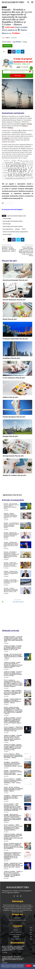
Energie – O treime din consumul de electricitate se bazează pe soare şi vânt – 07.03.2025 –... (11, 581)
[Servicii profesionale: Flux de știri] (17, 270)
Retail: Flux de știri (10, 319)
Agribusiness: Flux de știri (12, 495)
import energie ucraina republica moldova (13, 226)
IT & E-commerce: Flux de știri (14, 378)
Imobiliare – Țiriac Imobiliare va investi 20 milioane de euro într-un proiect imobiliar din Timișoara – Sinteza (13, 692)
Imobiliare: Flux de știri (11, 358)
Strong (25, 42)
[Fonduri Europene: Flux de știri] (17, 407)
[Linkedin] (22, 52)
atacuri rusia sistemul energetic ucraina (16, 215)
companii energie (7, 218)
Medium (19, 42)
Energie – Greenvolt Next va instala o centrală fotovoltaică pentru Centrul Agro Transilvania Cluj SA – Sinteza (11, 525)
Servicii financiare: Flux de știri (14, 300)
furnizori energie (6, 223)
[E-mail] (9, 52)
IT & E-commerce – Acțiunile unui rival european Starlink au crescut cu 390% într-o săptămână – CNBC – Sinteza (13, 780)
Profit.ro (7, 37)
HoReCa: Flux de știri (10, 397)
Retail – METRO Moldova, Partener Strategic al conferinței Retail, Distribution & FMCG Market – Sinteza (13, 789)
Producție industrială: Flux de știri (15, 339)
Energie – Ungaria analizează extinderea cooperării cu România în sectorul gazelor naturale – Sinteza (11, 516)
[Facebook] (14, 52)
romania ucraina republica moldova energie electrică (15, 231)
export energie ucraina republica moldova (13, 221)
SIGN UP (29, 965)
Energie (4, 7)
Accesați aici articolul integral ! (12, 209)
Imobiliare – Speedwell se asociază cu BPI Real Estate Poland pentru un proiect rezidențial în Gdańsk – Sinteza (13, 764)
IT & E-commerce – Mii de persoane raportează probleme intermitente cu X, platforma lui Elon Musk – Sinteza (13, 755)
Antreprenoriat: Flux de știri (13, 456)
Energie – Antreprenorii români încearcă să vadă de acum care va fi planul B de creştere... (11, 573)
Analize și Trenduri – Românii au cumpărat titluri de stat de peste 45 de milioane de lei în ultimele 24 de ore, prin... (12, 647)
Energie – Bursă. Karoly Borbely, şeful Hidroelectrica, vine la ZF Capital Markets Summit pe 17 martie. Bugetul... (11, 535)
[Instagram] (17, 896)
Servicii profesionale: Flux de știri (15, 280)
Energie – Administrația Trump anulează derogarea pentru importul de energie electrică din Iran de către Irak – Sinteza (13, 865)
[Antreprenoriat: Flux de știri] (17, 446)
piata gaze (17, 229)
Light (14, 42)
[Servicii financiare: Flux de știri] (17, 290)
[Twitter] (18, 52)
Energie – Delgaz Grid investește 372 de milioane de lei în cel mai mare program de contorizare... (11, 564)
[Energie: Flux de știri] (17, 426)
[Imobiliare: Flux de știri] (17, 348)
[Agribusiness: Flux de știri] (17, 485)
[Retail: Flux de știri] (17, 309)
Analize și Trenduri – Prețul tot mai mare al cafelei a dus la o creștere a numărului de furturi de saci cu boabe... (13, 673)
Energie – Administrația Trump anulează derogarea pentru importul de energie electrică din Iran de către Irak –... (11, 545)
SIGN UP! (18, 75)
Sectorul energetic (7, 234)
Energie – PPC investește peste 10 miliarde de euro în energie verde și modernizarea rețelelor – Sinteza (11, 506)
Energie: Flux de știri (10, 436)
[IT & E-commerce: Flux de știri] (17, 368)
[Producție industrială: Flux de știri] (17, 329)
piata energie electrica (8, 229)
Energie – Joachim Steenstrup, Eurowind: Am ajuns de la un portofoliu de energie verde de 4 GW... (11, 590)
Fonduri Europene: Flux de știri (14, 417)
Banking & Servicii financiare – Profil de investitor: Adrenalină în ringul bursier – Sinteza (9, 249)
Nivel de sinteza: (6, 42)
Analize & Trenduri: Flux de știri (14, 475)
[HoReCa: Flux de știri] (17, 387)
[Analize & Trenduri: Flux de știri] (17, 466)
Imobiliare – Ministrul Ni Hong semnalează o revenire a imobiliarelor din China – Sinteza (13, 797)
